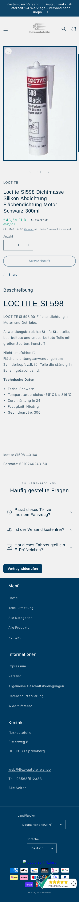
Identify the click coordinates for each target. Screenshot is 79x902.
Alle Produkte (18, 628)
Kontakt (14, 637)
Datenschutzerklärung (26, 696)
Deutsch (37, 848)
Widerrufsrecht (20, 706)
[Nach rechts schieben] (49, 172)
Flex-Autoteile (44, 893)
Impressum (17, 666)
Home (13, 598)
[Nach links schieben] (30, 172)
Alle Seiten (17, 788)
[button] (5, 29)
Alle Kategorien (20, 618)
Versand (28, 229)
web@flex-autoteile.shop (29, 769)
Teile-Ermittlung (20, 608)
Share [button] (12, 275)
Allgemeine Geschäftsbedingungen (36, 686)
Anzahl (8, 236)
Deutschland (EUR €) (37, 824)
